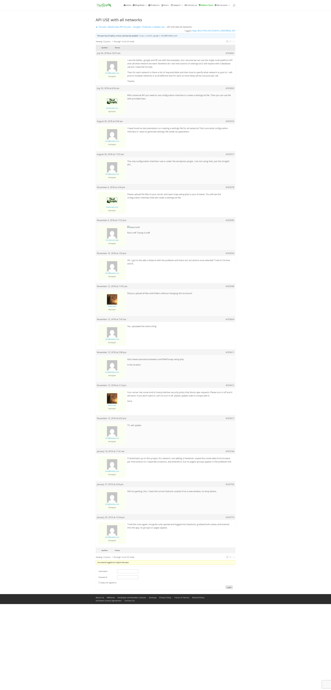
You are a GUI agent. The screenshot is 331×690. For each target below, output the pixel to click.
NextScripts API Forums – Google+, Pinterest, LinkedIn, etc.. (136, 26)
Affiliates (111, 597)
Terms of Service (181, 597)
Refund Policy (198, 597)
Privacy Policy (165, 597)
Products (155, 5)
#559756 (230, 484)
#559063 (230, 88)
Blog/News (140, 5)
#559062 (230, 53)
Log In (229, 587)
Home (128, 5)
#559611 (230, 352)
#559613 (230, 418)
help (194, 30)
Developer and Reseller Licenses (132, 597)
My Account (222, 5)
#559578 (230, 187)
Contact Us (130, 600)
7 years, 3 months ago (147, 36)
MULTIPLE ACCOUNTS (208, 30)
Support (177, 5)
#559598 (230, 286)
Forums (102, 26)
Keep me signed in (108, 582)
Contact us (192, 5)
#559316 (230, 121)
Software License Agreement (109, 600)
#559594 (230, 253)
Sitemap (152, 597)
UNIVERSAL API (227, 30)
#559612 (230, 385)
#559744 (230, 451)
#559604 (230, 319)
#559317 (230, 154)
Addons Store (207, 5)
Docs (165, 5)
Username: (103, 571)
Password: (102, 577)
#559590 (230, 220)
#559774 (230, 517)
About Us (100, 597)
